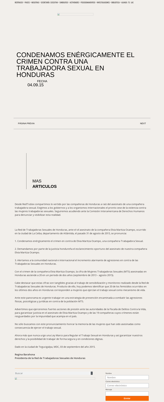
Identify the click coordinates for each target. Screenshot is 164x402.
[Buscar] (92, 373)
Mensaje (109, 389)
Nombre (109, 373)
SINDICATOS (64, 2)
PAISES (27, 2)
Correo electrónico (113, 381)
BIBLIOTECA (115, 2)
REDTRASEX (19, 2)
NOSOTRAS (35, 2)
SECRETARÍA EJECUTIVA (49, 2)
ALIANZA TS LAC (127, 2)
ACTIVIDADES (74, 2)
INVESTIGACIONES (103, 2)
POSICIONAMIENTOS (88, 2)
